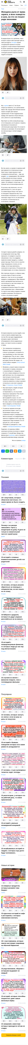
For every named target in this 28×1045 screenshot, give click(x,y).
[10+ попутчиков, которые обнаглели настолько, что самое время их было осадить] (13, 487)
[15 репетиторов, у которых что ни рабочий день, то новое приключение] (13, 784)
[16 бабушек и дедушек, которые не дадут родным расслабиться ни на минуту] (13, 603)
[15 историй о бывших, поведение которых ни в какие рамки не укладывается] (13, 731)
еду (7, 176)
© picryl (2, 317)
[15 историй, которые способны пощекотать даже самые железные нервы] (13, 985)
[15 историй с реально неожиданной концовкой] (13, 812)
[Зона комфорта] (9, 2)
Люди (2, 8)
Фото (2, 947)
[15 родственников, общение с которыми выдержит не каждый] (13, 957)
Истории (3, 504)
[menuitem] (4, 5)
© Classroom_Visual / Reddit (14, 385)
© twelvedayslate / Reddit (13, 406)
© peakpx (3, 236)
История (14, 42)
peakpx (24, 440)
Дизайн (3, 536)
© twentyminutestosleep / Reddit (16, 426)
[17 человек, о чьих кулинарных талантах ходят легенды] (13, 759)
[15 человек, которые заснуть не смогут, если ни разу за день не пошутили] (13, 704)
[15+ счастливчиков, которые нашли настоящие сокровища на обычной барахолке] (13, 930)
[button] (5, 446)
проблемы (12, 435)
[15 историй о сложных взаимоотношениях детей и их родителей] (13, 546)
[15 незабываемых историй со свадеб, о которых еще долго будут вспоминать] (13, 837)
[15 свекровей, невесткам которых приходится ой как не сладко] (13, 1013)
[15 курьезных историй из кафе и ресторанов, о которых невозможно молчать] (13, 902)
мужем (6, 105)
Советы (3, 892)
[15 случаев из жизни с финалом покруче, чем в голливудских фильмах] (13, 666)
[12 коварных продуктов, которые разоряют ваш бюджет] (13, 875)
